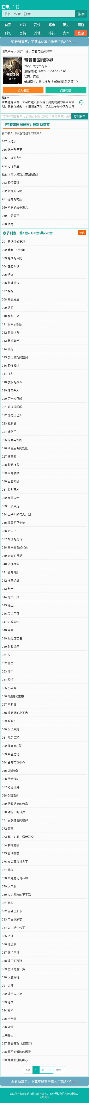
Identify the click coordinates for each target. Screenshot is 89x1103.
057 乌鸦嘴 (9, 704)
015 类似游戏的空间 (15, 357)
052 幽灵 (7, 663)
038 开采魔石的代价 (15, 547)
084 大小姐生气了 (13, 927)
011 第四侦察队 (12, 324)
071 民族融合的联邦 (15, 820)
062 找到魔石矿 (12, 746)
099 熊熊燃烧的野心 (15, 1060)
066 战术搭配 (10, 779)
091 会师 (7, 985)
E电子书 (10, 6)
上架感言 (7, 1035)
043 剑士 (7, 589)
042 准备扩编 (10, 580)
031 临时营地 (10, 489)
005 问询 (7, 274)
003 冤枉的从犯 (12, 258)
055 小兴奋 (9, 688)
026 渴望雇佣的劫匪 (15, 448)
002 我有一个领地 (13, 250)
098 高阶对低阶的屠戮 (16, 1051)
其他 (37, 33)
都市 (51, 24)
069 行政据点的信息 (15, 803)
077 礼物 (7, 870)
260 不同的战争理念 (15, 207)
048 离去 (7, 630)
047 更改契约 (10, 622)
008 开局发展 (10, 299)
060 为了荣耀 (10, 729)
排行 (51, 33)
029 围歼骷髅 (10, 473)
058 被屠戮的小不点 (15, 713)
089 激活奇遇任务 (13, 969)
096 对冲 (7, 1027)
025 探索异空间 (12, 440)
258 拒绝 (7, 224)
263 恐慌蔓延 (10, 182)
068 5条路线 (10, 795)
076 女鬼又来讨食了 (15, 861)
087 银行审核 (10, 952)
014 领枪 (7, 349)
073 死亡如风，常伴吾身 (18, 837)
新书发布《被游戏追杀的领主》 (59, 81)
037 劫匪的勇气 (12, 539)
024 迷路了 (9, 431)
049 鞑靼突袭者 (12, 638)
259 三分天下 (10, 215)
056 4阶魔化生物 (13, 696)
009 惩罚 (7, 307)
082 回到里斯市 (12, 911)
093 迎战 (7, 1002)
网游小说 (22, 51)
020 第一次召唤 (12, 398)
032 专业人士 (10, 498)
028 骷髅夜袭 (10, 465)
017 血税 (7, 374)
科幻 (8, 33)
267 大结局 (9, 141)
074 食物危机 (10, 845)
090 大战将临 (10, 977)
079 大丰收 (9, 886)
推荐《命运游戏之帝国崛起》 (21, 174)
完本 (66, 33)
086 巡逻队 (9, 944)
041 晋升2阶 (10, 572)
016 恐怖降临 (10, 365)
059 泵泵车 (9, 721)
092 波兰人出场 (12, 994)
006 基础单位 (10, 283)
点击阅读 (66, 90)
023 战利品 (9, 423)
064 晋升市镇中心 (13, 762)
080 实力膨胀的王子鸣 (16, 894)
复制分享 (79, 116)
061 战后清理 (10, 737)
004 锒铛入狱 (10, 266)
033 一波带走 (10, 506)
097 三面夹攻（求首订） (18, 1043)
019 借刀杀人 (10, 390)
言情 (22, 33)
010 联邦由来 (10, 316)
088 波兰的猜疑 (12, 961)
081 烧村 (7, 903)
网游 (81, 24)
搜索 (81, 13)
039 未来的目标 (12, 555)
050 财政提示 (10, 646)
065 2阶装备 (10, 770)
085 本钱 (7, 936)
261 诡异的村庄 (12, 199)
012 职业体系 (10, 332)
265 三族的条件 (12, 158)
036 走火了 (9, 531)
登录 (81, 33)
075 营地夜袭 (10, 853)
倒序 (82, 233)
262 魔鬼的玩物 (12, 191)
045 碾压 (7, 605)
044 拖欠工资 (10, 597)
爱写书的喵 (40, 66)
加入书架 (23, 90)
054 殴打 (7, 679)
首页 (8, 24)
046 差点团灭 (10, 613)
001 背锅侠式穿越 (13, 241)
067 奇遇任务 (10, 787)
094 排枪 (7, 1010)
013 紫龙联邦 (10, 341)
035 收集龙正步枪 (13, 522)
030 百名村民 (10, 481)
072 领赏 (7, 828)
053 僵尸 (7, 671)
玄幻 (22, 24)
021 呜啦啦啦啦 (12, 407)
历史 (66, 24)
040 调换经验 (10, 564)
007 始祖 (7, 291)
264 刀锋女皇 (10, 166)
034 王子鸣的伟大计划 (16, 514)
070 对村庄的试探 (13, 812)
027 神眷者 (9, 456)
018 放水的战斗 (12, 382)
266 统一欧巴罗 (12, 149)
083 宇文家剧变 (12, 919)
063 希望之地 (10, 754)
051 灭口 (7, 655)
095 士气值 (9, 1018)
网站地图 (44, 1097)
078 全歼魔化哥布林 (15, 878)
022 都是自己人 (12, 415)
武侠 (37, 24)
